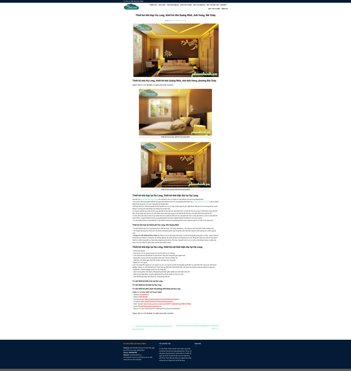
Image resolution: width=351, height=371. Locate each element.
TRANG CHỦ (153, 5)
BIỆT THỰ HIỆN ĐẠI (199, 5)
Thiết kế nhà (182, 20)
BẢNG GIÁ (225, 8)
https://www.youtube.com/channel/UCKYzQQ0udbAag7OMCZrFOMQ (167, 304)
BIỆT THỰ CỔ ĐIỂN (214, 8)
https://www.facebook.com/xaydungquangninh (157, 301)
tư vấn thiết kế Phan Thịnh (149, 199)
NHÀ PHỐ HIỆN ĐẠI (173, 5)
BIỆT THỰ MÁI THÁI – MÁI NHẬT (217, 5)
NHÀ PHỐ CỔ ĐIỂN (186, 5)
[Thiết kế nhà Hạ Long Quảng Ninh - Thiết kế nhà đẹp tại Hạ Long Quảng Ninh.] (131, 6)
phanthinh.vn (144, 294)
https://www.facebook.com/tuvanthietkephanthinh (162, 299)
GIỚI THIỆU (162, 5)
